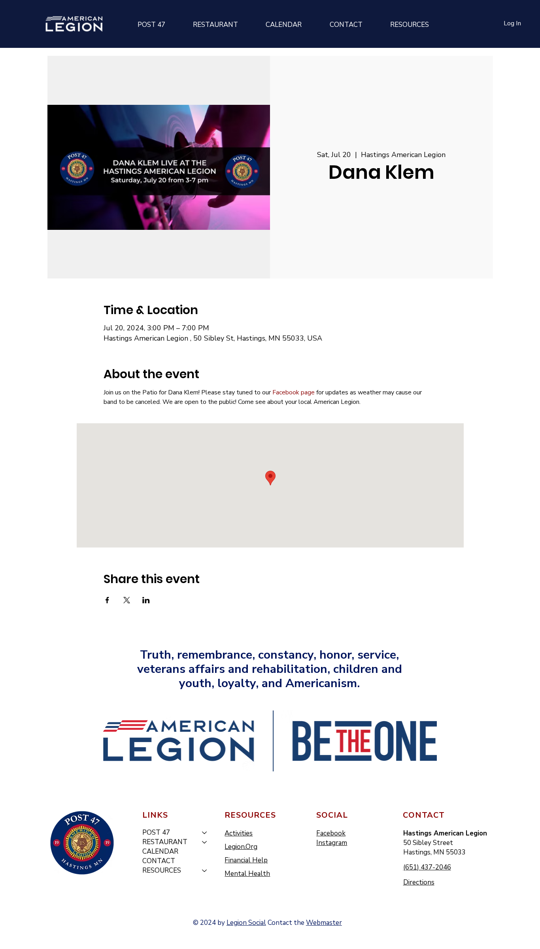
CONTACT (158, 861)
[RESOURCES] (205, 870)
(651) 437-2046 (427, 867)
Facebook (331, 833)
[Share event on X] (126, 600)
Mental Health (247, 873)
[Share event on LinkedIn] (146, 600)
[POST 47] (205, 832)
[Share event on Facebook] (107, 600)
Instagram (331, 842)
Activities (239, 833)
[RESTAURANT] (205, 842)
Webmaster (324, 922)
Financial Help (246, 860)
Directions (418, 882)
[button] (151, 24)
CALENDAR (160, 851)
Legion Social (246, 922)
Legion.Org (241, 846)
